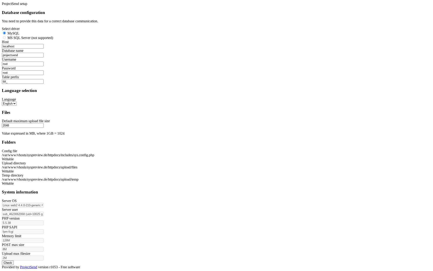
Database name (12, 51)
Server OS (9, 201)
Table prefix (10, 77)
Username (9, 59)
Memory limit (11, 236)
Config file (9, 151)
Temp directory (12, 175)
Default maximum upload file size (26, 121)
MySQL (13, 33)
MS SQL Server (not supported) (30, 38)
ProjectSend (28, 267)
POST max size (13, 245)
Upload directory (14, 163)
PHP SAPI (9, 227)
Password (9, 68)
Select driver (11, 29)
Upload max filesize (16, 253)
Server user (10, 209)
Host (5, 42)
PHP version (11, 218)
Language (9, 99)
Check (8, 262)
